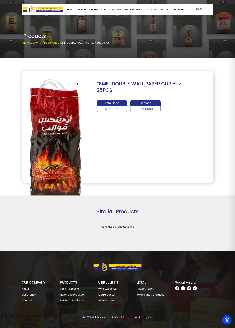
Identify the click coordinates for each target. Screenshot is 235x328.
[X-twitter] (189, 288)
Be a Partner (161, 9)
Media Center (144, 9)
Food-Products (69, 289)
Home (70, 9)
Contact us (177, 9)
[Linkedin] (177, 288)
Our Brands (95, 9)
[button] (77, 84)
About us (82, 9)
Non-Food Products (72, 295)
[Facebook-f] (183, 288)
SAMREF (37, 43)
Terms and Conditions (150, 295)
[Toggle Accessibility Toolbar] (227, 320)
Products (109, 9)
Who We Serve (125, 9)
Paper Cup (51, 43)
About (25, 289)
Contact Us (29, 300)
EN (201, 9)
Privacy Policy (145, 289)
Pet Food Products (71, 300)
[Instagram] (195, 288)
